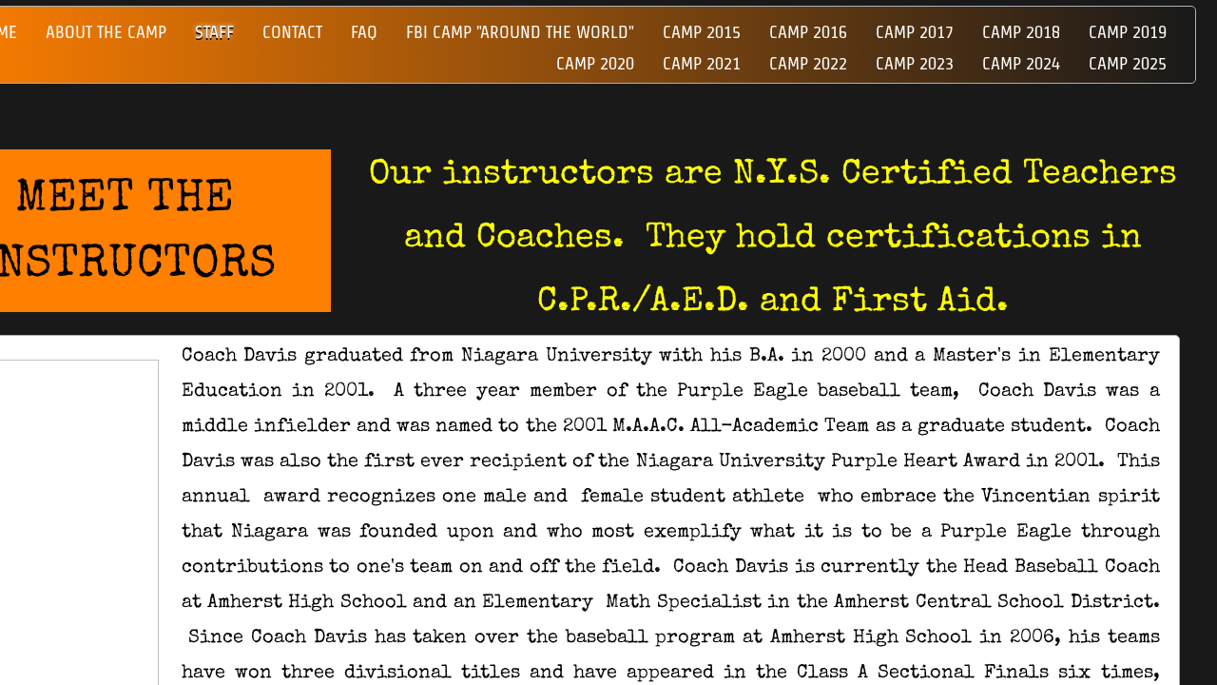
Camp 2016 (808, 32)
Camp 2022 (808, 63)
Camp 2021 (702, 63)
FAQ (364, 32)
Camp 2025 (1128, 63)
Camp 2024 (1021, 63)
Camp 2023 (915, 63)
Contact (292, 32)
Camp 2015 (702, 32)
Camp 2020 (595, 63)
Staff (214, 32)
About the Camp (106, 32)
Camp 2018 (1021, 32)
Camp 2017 (915, 32)
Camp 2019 (1128, 32)
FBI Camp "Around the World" (520, 32)
